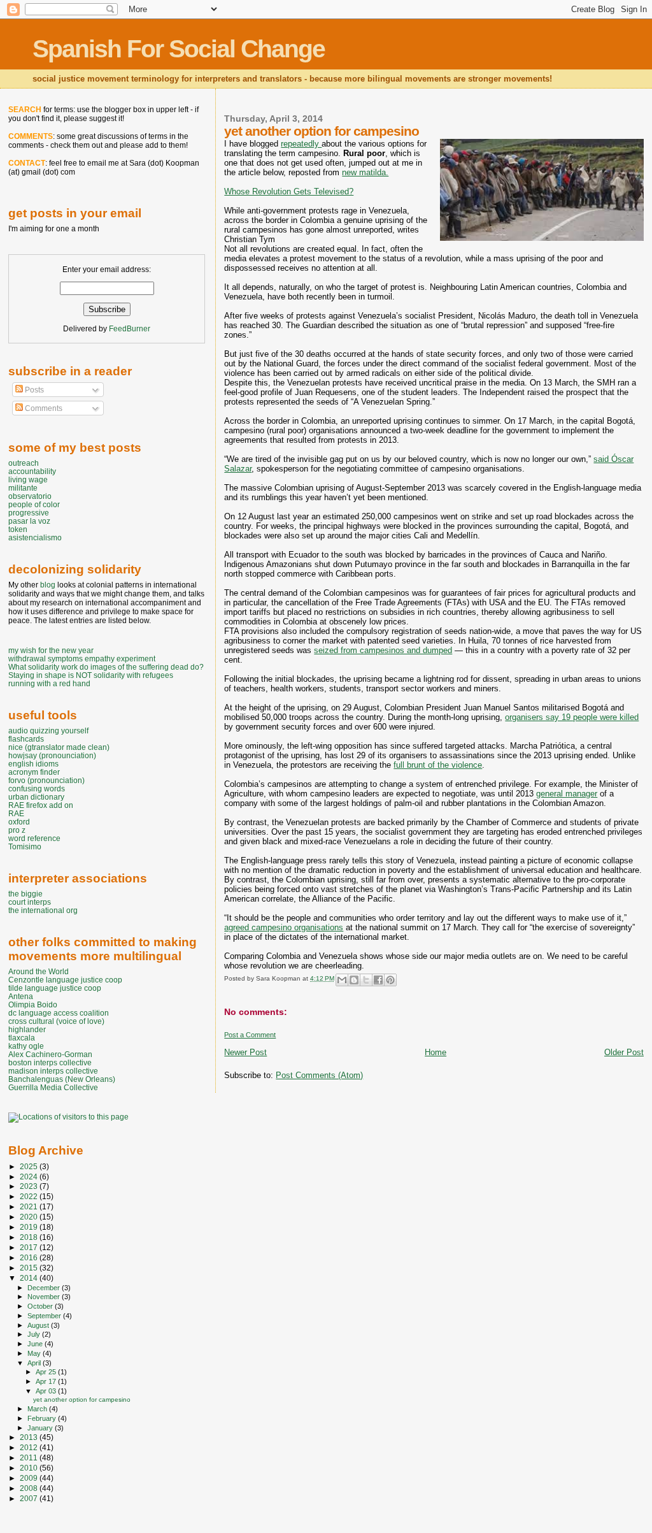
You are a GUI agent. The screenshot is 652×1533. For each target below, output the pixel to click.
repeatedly (301, 143)
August (39, 1325)
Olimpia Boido (32, 1004)
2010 (29, 1468)
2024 (29, 1176)
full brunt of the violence (437, 765)
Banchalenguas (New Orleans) (61, 1079)
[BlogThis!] (354, 980)
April (35, 1363)
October (41, 1306)
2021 (29, 1206)
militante (23, 488)
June (36, 1344)
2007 (29, 1498)
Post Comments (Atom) (319, 1075)
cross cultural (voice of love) (56, 1021)
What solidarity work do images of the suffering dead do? (106, 667)
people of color (34, 504)
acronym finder (34, 772)
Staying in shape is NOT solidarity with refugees (90, 675)
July (34, 1334)
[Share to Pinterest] (390, 980)
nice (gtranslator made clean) (59, 747)
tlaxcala (21, 1037)
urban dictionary (36, 797)
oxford (19, 821)
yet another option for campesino (82, 1399)
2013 (29, 1437)
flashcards (26, 739)
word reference (34, 838)
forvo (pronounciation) (46, 780)
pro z (16, 830)
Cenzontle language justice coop (65, 979)
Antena (20, 996)
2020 (29, 1217)
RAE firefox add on (40, 805)
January (41, 1428)
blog (47, 584)
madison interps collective (53, 1071)
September (45, 1316)
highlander (27, 1029)
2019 (29, 1227)
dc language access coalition (58, 1013)
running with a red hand (49, 683)
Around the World (38, 971)
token (17, 529)
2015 (29, 1267)
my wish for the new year (51, 650)
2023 (29, 1186)
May (35, 1353)
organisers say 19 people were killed (572, 717)
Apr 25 (47, 1372)
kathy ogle (26, 1046)
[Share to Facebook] (378, 980)
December (44, 1288)
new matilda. (365, 172)
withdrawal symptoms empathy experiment (81, 658)
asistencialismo (35, 537)
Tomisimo (24, 846)
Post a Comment (250, 1035)
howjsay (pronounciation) (52, 755)
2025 (29, 1166)
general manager (566, 793)
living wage (28, 479)
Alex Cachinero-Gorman (50, 1054)
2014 (29, 1278)
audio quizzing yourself (48, 730)
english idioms (33, 763)
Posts (33, 389)
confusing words (36, 788)
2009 (29, 1478)
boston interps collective (50, 1062)
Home (435, 1052)
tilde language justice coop (54, 988)
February (42, 1418)
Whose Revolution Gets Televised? (288, 191)
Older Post (624, 1052)
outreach (23, 463)
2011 (29, 1457)
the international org (43, 910)
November (44, 1296)
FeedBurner (129, 328)
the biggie (25, 893)
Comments (42, 408)
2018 (29, 1237)
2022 (29, 1196)
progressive (28, 512)
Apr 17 (47, 1381)
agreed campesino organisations (283, 927)
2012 (29, 1447)
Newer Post (245, 1052)
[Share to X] (366, 980)
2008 (29, 1488)
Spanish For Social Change (178, 48)
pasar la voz (29, 521)
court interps (29, 902)
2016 (29, 1257)
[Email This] (342, 980)
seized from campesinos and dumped (383, 650)
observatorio (30, 496)
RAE (16, 813)
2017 (29, 1247)
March (38, 1409)
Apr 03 (47, 1391)
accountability (32, 471)
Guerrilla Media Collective (53, 1087)
